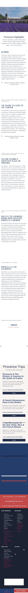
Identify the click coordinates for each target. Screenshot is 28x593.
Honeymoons (7, 550)
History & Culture (8, 556)
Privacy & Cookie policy (8, 526)
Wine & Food (7, 554)
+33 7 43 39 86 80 (8, 496)
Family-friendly (8, 551)
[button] (1, 346)
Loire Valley (20, 517)
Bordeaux (19, 514)
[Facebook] (20, 550)
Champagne (20, 515)
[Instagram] (15, 550)
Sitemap (6, 528)
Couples (6, 553)
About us (6, 514)
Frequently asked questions (8, 516)
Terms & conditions (7, 522)
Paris (18, 520)
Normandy (19, 519)
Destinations (18, 510)
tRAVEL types (4, 546)
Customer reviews (8, 520)
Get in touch (7, 519)
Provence (19, 522)
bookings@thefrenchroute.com (14, 501)
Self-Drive (6, 558)
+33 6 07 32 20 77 (7, 592)
